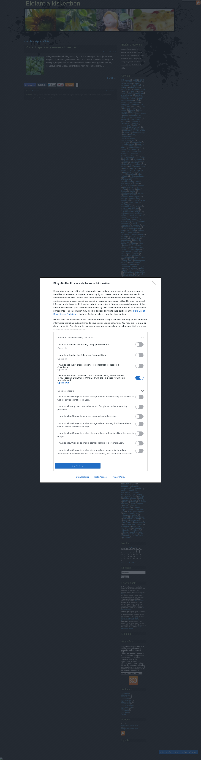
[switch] (139, 344)
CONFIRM (78, 466)
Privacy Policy (118, 477)
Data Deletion (83, 477)
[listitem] (100, 337)
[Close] (155, 284)
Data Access (100, 477)
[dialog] (100, 380)
